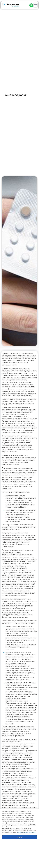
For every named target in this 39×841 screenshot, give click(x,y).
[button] (31, 5)
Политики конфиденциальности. (26, 832)
